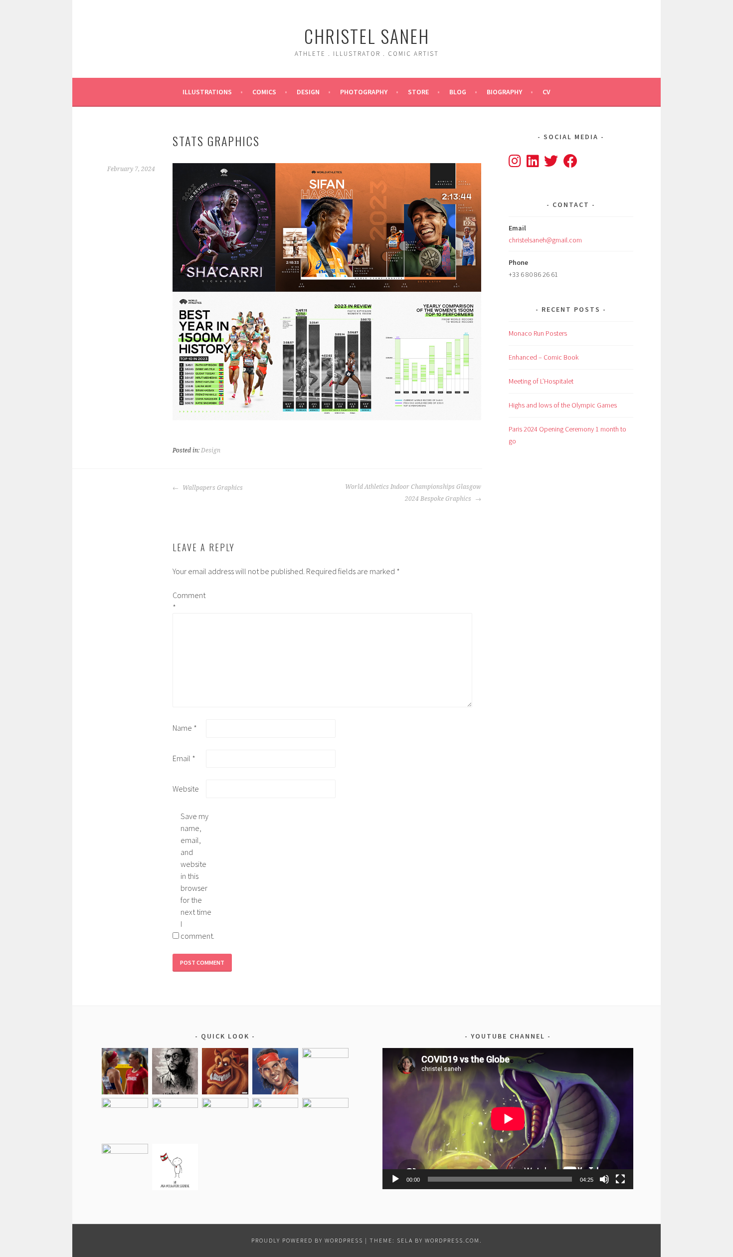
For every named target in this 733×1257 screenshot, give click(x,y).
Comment (188, 601)
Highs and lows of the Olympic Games (563, 405)
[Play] (395, 1179)
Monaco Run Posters (538, 333)
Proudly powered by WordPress (307, 1240)
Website (186, 789)
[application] (507, 1118)
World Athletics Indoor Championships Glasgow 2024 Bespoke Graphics (413, 492)
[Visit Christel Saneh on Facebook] (570, 163)
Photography (363, 91)
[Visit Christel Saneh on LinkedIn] (533, 163)
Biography (504, 91)
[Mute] (604, 1179)
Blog (457, 91)
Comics (264, 91)
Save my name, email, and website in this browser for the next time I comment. (196, 876)
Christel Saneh (366, 35)
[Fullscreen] (620, 1179)
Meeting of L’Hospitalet (541, 381)
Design (308, 91)
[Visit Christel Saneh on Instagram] (515, 163)
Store (418, 91)
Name (185, 728)
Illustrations (207, 91)
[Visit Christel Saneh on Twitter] (551, 163)
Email (184, 758)
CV (546, 91)
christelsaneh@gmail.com (545, 239)
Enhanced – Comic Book (543, 357)
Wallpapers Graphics (212, 487)
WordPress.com (452, 1240)
